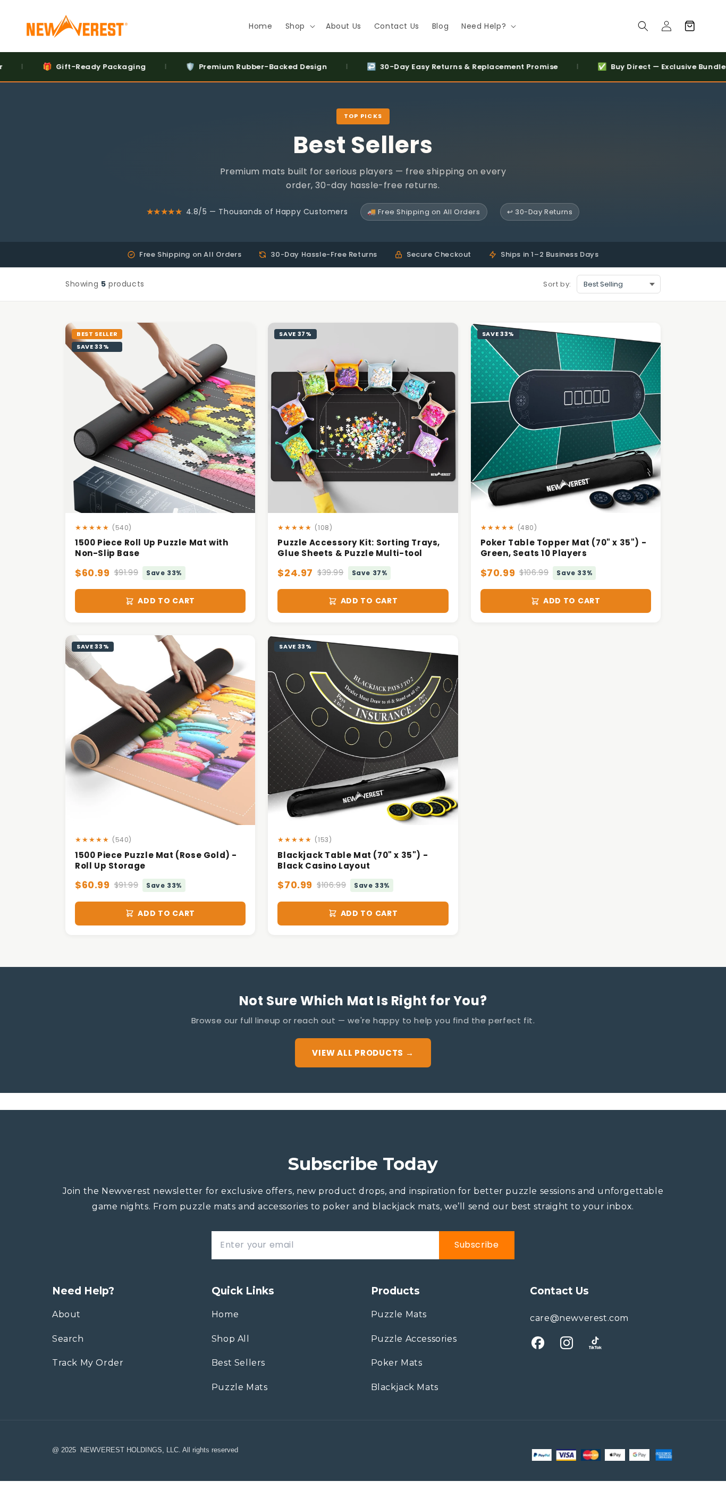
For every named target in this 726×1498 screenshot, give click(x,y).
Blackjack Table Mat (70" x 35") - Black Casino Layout (352, 860)
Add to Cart (166, 600)
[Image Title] (538, 1343)
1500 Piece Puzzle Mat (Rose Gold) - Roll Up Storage (156, 860)
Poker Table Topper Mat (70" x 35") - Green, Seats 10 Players (563, 548)
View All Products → (362, 1052)
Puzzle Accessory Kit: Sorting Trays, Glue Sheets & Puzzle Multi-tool (358, 548)
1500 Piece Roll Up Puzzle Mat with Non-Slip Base (151, 548)
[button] (299, 26)
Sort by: (557, 284)
